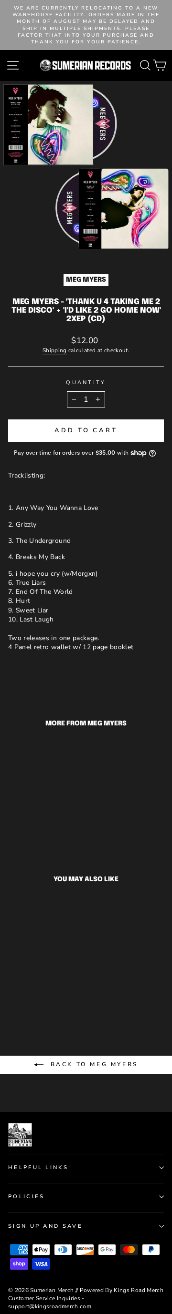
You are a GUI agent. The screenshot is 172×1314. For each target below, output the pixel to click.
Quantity (86, 382)
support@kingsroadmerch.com (49, 1306)
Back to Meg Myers (92, 1064)
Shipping (55, 350)
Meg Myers (86, 279)
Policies (26, 1196)
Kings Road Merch (138, 1290)
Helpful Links (38, 1167)
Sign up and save (45, 1226)
